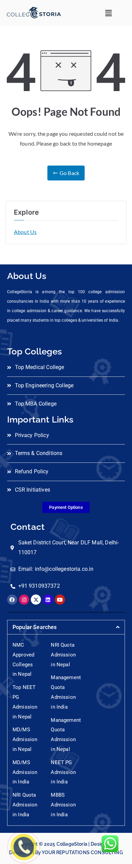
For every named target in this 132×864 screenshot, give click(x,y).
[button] (108, 13)
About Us (25, 232)
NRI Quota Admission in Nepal (63, 655)
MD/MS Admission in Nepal (25, 739)
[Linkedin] (48, 600)
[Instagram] (24, 600)
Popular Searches (35, 627)
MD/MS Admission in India (25, 772)
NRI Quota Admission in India (25, 805)
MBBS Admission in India (63, 805)
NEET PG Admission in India (63, 772)
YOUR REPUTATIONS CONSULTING (82, 852)
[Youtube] (60, 600)
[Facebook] (12, 600)
